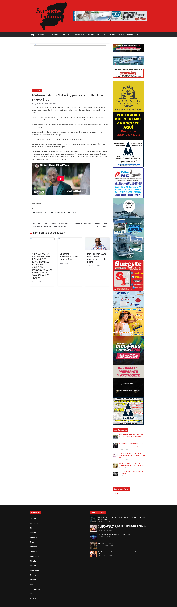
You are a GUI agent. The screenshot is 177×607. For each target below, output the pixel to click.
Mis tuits (115, 494)
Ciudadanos (34, 523)
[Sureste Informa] (32, 34)
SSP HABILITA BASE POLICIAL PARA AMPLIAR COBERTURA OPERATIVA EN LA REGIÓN (131, 436)
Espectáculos (79, 35)
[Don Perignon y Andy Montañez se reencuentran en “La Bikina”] (97, 239)
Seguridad (101, 35)
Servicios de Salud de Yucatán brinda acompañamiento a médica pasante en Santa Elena (132, 455)
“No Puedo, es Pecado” (105, 543)
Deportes (66, 35)
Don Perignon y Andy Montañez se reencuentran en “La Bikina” (97, 257)
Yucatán (41, 35)
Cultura (112, 35)
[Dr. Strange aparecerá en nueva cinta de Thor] (70, 239)
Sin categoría (35, 589)
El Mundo (54, 35)
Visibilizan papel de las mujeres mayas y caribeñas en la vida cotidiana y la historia (131, 464)
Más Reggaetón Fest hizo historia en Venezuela (114, 535)
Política (91, 35)
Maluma (55, 104)
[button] (46, 34)
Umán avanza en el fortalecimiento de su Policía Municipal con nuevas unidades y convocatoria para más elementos (131, 445)
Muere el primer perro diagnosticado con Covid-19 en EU (91, 225)
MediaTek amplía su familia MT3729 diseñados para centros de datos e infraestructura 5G (51, 225)
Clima (32, 528)
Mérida (33, 561)
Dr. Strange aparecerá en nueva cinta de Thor (69, 256)
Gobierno (33, 551)
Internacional (35, 556)
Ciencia (121, 35)
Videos (139, 35)
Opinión (130, 35)
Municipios (34, 570)
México (33, 565)
